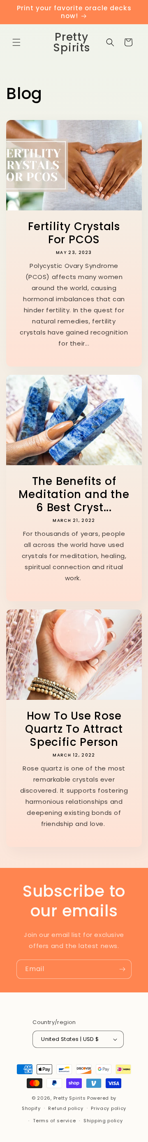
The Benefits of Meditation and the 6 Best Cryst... (73, 494)
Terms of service (54, 1120)
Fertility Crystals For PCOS (74, 233)
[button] (16, 42)
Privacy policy (108, 1108)
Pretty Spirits (69, 1098)
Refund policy (65, 1108)
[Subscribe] (122, 969)
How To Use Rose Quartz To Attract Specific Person (74, 729)
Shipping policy (103, 1120)
